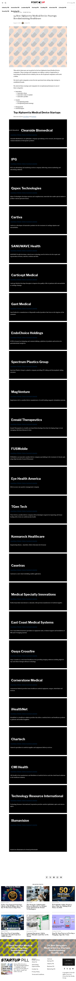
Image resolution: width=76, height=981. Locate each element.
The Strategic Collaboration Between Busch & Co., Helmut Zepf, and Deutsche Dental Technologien (37, 907)
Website (19, 135)
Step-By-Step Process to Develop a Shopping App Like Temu (63, 934)
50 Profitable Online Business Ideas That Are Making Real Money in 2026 (62, 906)
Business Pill (50, 966)
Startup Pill (27, 12)
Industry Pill (50, 963)
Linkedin (34, 135)
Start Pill (27, 23)
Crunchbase (26, 116)
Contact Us (35, 969)
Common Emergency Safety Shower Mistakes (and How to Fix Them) (38, 935)
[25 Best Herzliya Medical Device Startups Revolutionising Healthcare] (19, 947)
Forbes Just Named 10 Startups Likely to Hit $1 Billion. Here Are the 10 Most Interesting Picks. (12, 906)
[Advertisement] (38, 838)
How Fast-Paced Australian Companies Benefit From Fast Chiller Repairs (11, 935)
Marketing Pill (51, 969)
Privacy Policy (36, 971)
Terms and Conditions (38, 974)
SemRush (33, 116)
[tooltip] (68, 3)
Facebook (29, 135)
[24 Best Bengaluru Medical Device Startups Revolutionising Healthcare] (57, 947)
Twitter (24, 135)
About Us (34, 962)
